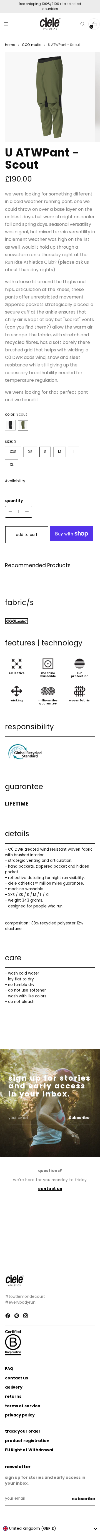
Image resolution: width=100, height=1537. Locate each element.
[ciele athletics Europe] (50, 24)
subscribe (83, 1499)
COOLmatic (31, 44)
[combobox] (50, 1528)
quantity (14, 500)
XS (30, 451)
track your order (23, 1431)
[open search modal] (82, 24)
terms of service (22, 1406)
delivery (13, 1387)
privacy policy (20, 1415)
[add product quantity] (10, 511)
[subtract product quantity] (27, 511)
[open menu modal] (5, 24)
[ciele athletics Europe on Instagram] (26, 1316)
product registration (27, 1440)
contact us (16, 1378)
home (10, 44)
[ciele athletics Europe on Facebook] (8, 1316)
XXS (13, 451)
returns (13, 1396)
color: (16, 414)
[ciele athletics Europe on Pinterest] (17, 1316)
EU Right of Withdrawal (29, 1450)
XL (12, 464)
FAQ (9, 1368)
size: (10, 441)
